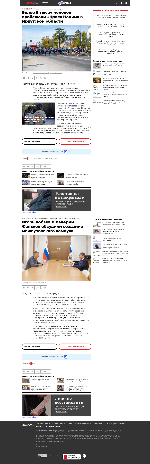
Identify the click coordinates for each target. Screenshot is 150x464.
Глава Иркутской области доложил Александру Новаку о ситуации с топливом (110, 43)
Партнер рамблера (55, 456)
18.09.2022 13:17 (27, 9)
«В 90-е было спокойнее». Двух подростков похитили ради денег (114, 223)
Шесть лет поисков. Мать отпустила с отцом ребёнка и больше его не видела (110, 34)
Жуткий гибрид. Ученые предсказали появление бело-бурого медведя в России (115, 87)
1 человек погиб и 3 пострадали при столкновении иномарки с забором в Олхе (77, 175)
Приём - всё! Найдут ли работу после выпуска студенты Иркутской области (41, 388)
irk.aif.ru (73, 104)
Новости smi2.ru (29, 212)
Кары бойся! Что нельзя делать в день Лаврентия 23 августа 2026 (110, 25)
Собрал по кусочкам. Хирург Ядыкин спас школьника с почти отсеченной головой (115, 253)
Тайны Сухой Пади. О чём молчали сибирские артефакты (42, 380)
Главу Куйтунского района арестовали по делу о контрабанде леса (75, 183)
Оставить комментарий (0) (75, 141)
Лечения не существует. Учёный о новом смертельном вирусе (113, 64)
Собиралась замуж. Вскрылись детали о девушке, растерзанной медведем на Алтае (113, 101)
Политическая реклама (83, 424)
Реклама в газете (66, 424)
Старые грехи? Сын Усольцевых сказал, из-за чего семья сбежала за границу (114, 94)
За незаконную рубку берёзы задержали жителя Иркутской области (110, 52)
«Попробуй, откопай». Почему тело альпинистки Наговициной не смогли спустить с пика (114, 246)
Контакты (39, 424)
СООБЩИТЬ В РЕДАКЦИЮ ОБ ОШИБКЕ (48, 426)
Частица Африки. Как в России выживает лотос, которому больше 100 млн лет (114, 260)
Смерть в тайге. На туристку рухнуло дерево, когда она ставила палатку (111, 16)
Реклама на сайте (51, 424)
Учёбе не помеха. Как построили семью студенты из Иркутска (77, 380)
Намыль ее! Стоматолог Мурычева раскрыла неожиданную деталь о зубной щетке (114, 72)
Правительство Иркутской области (34, 282)
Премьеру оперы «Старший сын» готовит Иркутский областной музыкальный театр (42, 175)
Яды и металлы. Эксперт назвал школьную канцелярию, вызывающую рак (113, 231)
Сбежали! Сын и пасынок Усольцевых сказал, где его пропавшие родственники (115, 238)
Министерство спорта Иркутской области (47, 73)
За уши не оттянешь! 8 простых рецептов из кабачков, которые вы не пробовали (115, 80)
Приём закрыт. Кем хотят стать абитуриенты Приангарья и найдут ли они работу (76, 388)
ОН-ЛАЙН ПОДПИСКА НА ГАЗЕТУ (114, 424)
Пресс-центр (98, 424)
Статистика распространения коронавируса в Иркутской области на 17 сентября (41, 183)
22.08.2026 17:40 (27, 218)
